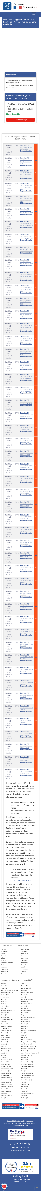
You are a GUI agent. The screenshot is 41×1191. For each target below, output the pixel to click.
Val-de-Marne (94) (26, 1080)
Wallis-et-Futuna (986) (27, 1093)
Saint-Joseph (25, 949)
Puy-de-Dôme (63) (26, 1044)
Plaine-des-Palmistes (7, 962)
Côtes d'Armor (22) (6, 1030)
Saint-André (4, 969)
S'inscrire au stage (21, 119)
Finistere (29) (5, 1051)
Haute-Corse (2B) (6, 1066)
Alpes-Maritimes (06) (7, 992)
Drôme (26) (4, 1041)
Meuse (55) (24, 1019)
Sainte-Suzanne (25, 964)
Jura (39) (23, 983)
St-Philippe (24, 969)
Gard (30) (4, 1053)
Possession (4, 967)
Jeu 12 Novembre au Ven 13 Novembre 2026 (26, 289)
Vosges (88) (24, 1091)
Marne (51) (24, 1008)
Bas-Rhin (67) (5, 1008)
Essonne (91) (5, 1044)
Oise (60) (23, 1032)
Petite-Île (3, 960)
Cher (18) (3, 1021)
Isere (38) (3, 1098)
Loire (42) (24, 990)
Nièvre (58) (24, 1026)
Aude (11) (4, 1003)
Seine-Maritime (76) (27, 1064)
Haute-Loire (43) (5, 1071)
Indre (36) (4, 1093)
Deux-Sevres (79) (6, 1035)
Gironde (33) (4, 1057)
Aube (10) (4, 1001)
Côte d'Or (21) (5, 1028)
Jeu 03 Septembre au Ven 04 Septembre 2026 (26, 161)
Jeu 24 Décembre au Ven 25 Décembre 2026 (26, 365)
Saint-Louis (24, 953)
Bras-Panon (4, 951)
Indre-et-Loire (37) (6, 1095)
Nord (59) (24, 1028)
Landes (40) (24, 985)
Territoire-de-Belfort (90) (28, 1075)
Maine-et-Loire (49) (26, 1003)
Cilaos (3, 953)
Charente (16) (5, 1017)
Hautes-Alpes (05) (6, 1082)
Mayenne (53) (25, 1012)
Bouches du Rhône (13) (8, 1010)
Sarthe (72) (24, 1057)
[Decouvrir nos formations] (20, 1106)
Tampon (23, 971)
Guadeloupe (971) (6, 1059)
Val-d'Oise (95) (25, 1077)
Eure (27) (3, 1046)
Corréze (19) (4, 1024)
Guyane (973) (5, 1062)
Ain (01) (3, 983)
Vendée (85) (24, 1086)
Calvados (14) (5, 1012)
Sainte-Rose (24, 962)
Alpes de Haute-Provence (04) (9, 990)
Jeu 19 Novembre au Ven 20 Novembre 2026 (26, 302)
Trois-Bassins (25, 974)
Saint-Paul (24, 956)
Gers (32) (3, 1055)
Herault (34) (4, 1089)
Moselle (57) (24, 1024)
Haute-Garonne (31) (7, 1068)
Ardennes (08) (5, 997)
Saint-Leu (24, 951)
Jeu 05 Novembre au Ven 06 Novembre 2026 (26, 276)
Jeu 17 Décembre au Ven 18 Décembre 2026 (26, 353)
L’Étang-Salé (4, 958)
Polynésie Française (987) (28, 1041)
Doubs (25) (4, 1039)
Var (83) (23, 1082)
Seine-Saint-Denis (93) (27, 1066)
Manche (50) (25, 1006)
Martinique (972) (26, 1010)
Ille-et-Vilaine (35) (6, 1091)
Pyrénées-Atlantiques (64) (28, 1046)
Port (2, 964)
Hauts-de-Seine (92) (7, 1086)
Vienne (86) (24, 1089)
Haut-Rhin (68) (5, 1064)
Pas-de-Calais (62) (26, 1039)
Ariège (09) (4, 999)
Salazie (23, 967)
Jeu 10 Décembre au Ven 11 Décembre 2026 (26, 340)
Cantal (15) (4, 1015)
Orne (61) (24, 1035)
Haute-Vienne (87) (6, 1080)
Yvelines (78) (24, 1098)
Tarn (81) (23, 1071)
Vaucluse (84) (25, 1084)
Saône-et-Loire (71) (26, 1055)
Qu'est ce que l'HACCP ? (21, 880)
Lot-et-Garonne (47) (27, 999)
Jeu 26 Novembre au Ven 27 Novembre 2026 (26, 314)
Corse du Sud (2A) (6, 1026)
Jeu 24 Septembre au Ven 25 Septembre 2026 (26, 200)
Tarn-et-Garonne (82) (27, 1073)
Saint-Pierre (24, 958)
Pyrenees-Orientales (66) (28, 1048)
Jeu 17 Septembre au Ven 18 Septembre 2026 (26, 187)
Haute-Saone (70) (6, 1075)
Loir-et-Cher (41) (26, 988)
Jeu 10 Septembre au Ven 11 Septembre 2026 (26, 174)
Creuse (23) (4, 1032)
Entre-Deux (4, 956)
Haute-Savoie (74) (6, 1077)
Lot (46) (23, 997)
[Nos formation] (20, 934)
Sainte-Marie (25, 960)
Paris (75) (24, 1037)
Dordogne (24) (5, 1037)
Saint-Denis (4, 974)
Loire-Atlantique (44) (27, 992)
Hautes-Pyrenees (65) (7, 1084)
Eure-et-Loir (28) (5, 1048)
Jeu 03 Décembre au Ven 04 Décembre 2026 (26, 327)
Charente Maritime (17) (7, 1019)
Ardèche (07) (5, 994)
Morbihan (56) (25, 1021)
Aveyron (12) (5, 1006)
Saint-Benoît (4, 971)
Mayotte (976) (25, 1015)
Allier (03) (4, 988)
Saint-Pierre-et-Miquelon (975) (30, 1053)
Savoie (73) (24, 1059)
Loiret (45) (24, 994)
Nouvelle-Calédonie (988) (28, 1030)
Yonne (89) (24, 1095)
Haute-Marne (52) (6, 1073)
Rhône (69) (24, 1051)
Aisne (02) (4, 985)
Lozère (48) (24, 1001)
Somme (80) (24, 1068)
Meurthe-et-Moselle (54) (28, 1017)
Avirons (3, 949)
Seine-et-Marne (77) (27, 1062)
